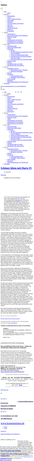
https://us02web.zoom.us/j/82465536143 (12, 371)
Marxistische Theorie (12, 68)
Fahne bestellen (11, 79)
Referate (9, 73)
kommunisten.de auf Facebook (15, 41)
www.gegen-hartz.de (12, 323)
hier (20, 385)
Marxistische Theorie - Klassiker (19, 70)
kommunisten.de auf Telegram (15, 43)
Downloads (10, 74)
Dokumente (10, 49)
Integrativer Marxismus (17, 71)
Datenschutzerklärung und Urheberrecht (17, 82)
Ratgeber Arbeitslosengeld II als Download (10, 318)
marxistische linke (12, 46)
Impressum (10, 80)
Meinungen (10, 26)
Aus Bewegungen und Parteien (15, 23)
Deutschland (10, 20)
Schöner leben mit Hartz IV (16, 167)
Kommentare (10, 31)
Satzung (13, 50)
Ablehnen (9, 458)
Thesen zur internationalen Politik (19, 55)
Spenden (9, 62)
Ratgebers (18, 200)
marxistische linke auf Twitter (15, 64)
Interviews (10, 29)
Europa (9, 17)
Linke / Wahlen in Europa (14, 19)
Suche (8, 13)
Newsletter (7, 83)
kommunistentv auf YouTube (14, 40)
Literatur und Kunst (12, 28)
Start (5, 11)
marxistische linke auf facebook (15, 65)
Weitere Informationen (6, 460)
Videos (9, 38)
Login (5, 426)
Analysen (9, 25)
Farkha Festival (11, 34)
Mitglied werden (11, 61)
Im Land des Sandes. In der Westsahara (17, 35)
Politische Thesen (11, 37)
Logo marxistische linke (17, 76)
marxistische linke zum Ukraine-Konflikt (21, 59)
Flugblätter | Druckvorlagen (18, 77)
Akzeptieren (3, 458)
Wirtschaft (10, 22)
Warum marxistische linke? (14, 47)
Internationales (11, 16)
